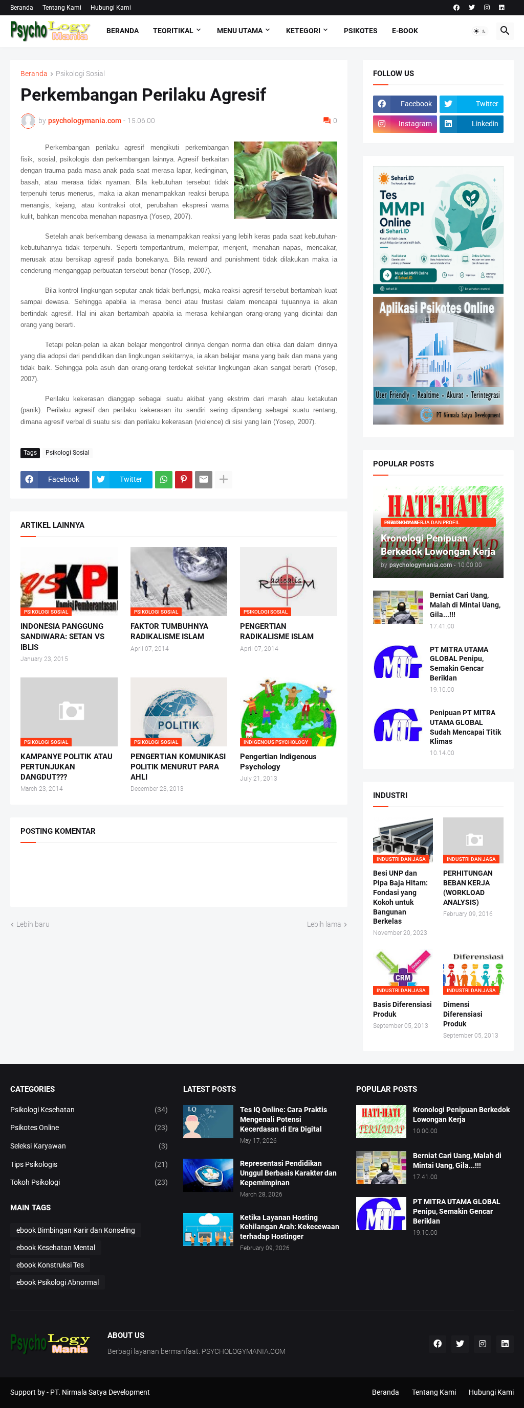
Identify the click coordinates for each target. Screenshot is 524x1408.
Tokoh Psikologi (89, 1182)
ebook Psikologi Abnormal (57, 1282)
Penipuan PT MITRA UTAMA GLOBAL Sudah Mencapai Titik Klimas (465, 727)
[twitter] (472, 7)
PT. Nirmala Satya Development (100, 1392)
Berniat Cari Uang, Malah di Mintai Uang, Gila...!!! (465, 605)
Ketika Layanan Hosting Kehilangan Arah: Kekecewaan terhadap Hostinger (289, 1227)
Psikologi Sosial (80, 74)
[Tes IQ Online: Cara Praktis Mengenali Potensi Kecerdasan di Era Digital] (208, 1121)
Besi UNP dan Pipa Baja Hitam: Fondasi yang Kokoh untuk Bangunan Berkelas (400, 897)
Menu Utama (240, 31)
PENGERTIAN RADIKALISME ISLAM (277, 631)
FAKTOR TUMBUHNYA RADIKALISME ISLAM (169, 631)
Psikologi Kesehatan (89, 1110)
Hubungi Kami (111, 7)
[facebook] (456, 7)
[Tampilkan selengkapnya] (223, 479)
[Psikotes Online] (438, 291)
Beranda (21, 7)
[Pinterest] (183, 479)
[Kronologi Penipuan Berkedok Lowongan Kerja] (381, 1121)
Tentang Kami (61, 7)
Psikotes (361, 31)
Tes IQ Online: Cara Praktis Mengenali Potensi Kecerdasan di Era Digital (283, 1119)
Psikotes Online (89, 1127)
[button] (480, 31)
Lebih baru (33, 924)
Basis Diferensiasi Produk (402, 1009)
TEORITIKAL (173, 31)
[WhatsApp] (163, 479)
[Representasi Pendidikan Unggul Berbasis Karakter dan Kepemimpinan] (208, 1175)
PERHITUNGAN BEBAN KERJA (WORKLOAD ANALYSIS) (468, 887)
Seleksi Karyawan (89, 1146)
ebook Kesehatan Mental (55, 1247)
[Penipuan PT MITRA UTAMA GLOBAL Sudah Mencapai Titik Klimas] (398, 724)
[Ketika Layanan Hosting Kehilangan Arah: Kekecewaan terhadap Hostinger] (208, 1229)
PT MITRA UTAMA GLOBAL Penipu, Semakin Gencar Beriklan (459, 664)
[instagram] (487, 7)
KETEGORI (303, 31)
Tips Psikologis (89, 1164)
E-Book (405, 31)
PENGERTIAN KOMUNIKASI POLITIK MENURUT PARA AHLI (178, 767)
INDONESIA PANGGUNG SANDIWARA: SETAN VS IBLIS (62, 637)
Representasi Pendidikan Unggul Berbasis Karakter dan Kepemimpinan (288, 1173)
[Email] (203, 479)
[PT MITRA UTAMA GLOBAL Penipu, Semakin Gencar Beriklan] (398, 661)
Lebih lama (324, 924)
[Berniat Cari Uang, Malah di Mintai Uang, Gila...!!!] (398, 607)
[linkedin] (502, 7)
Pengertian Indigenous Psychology (278, 761)
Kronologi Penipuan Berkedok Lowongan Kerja (461, 1114)
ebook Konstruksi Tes (50, 1265)
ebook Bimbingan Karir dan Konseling (75, 1230)
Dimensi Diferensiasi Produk (463, 1014)
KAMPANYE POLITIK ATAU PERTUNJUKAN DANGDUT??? (66, 767)
